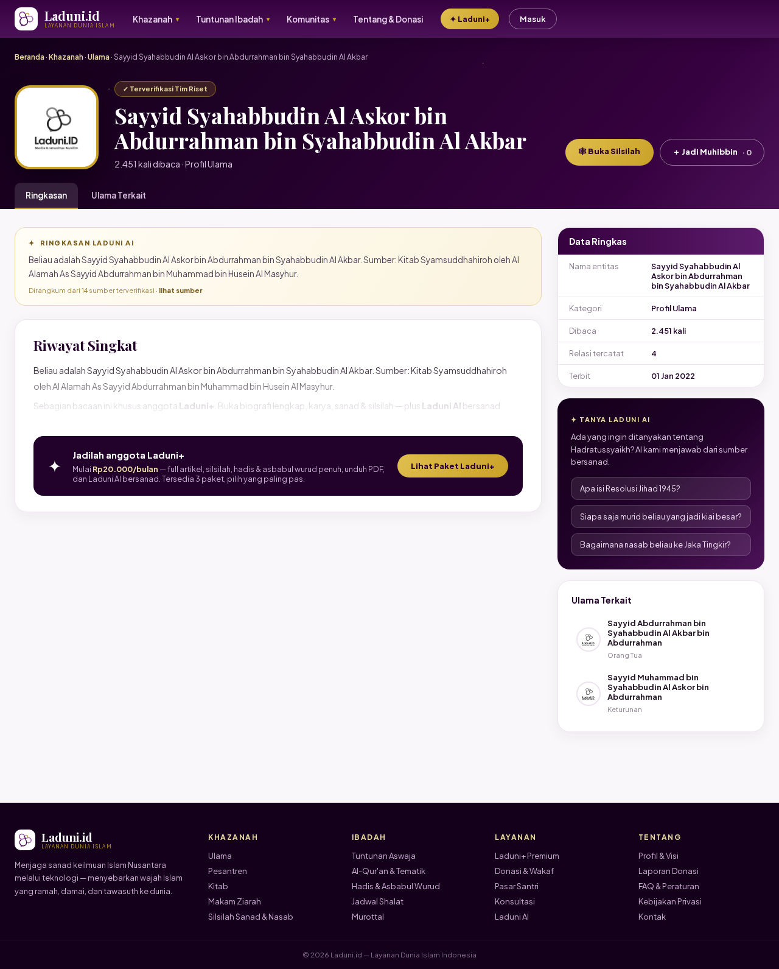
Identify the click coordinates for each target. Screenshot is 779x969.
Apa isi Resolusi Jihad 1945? (630, 488)
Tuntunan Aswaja (384, 856)
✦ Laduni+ (470, 19)
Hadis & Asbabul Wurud (396, 886)
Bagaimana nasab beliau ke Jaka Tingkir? (655, 544)
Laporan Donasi (668, 871)
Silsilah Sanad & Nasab (250, 916)
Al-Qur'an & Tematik (388, 871)
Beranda (29, 57)
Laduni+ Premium (527, 856)
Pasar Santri (517, 886)
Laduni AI (512, 916)
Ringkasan (46, 195)
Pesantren (227, 871)
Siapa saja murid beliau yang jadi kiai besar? (661, 516)
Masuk (533, 19)
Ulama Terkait (118, 195)
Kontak (652, 916)
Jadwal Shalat (377, 901)
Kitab (218, 886)
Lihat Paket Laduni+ (453, 466)
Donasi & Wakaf (524, 871)
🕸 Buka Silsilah (609, 151)
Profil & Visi (658, 856)
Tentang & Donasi (388, 19)
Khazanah (66, 57)
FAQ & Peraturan (668, 886)
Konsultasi (515, 901)
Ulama (99, 57)
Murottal (368, 916)
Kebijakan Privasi (670, 901)
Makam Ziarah (234, 901)
